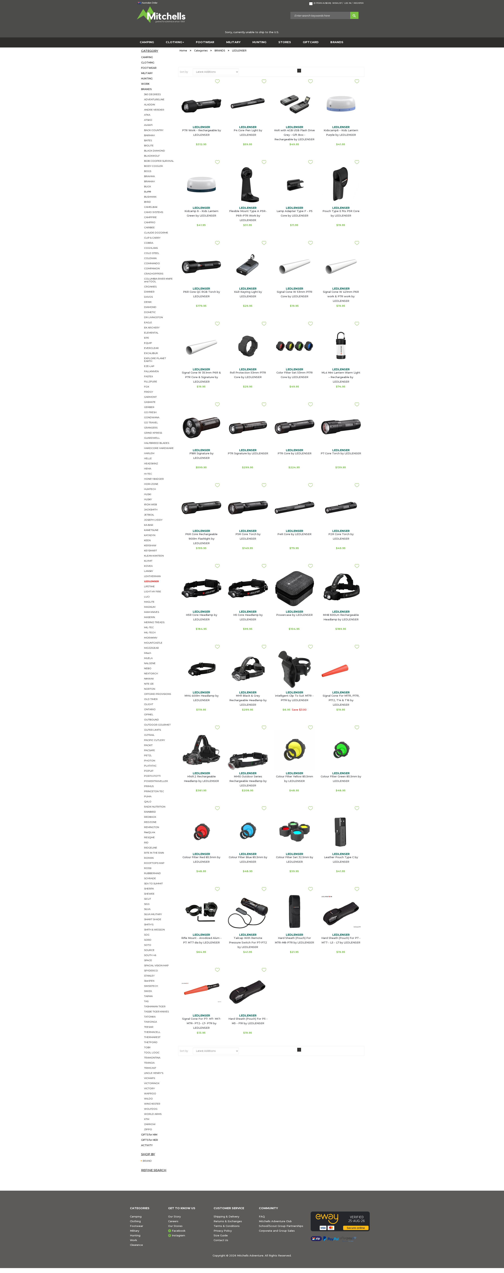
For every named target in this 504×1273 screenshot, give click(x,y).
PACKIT (148, 745)
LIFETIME (149, 586)
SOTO (147, 945)
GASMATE (150, 402)
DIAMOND (150, 307)
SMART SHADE (152, 919)
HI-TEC (148, 473)
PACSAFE (149, 750)
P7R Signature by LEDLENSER (248, 453)
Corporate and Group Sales (277, 1230)
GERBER (149, 407)
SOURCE (149, 950)
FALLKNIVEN (151, 371)
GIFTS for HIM (149, 1134)
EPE (146, 337)
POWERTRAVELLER (156, 781)
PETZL (148, 755)
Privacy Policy (223, 1230)
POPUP (148, 770)
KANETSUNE (151, 530)
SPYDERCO (151, 970)
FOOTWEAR (205, 42)
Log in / (348, 3)
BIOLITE (149, 145)
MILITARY (233, 42)
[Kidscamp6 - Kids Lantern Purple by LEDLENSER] (341, 104)
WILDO (148, 1098)
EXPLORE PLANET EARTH (155, 359)
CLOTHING (174, 42)
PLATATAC (150, 765)
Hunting (135, 1235)
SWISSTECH (151, 986)
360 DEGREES (152, 94)
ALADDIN (149, 104)
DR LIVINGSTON (153, 317)
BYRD (147, 202)
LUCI (147, 596)
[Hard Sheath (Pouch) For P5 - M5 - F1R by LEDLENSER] (248, 992)
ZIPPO (148, 1129)
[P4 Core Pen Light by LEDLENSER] (248, 104)
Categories (201, 50)
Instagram (178, 1235)
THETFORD (151, 1042)
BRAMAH (149, 181)
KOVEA (148, 566)
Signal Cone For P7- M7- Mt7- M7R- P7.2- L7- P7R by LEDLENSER (201, 1023)
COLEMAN (150, 258)
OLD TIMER (151, 699)
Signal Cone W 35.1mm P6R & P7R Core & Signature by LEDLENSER (201, 377)
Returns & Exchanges (228, 1221)
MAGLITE (149, 601)
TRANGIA (149, 1062)
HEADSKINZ (151, 463)
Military (134, 1230)
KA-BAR (148, 525)
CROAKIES (150, 286)
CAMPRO (149, 222)
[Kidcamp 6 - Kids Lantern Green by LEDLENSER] (201, 184)
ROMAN (149, 858)
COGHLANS (151, 248)
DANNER (149, 291)
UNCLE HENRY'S (153, 1073)
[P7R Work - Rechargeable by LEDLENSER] (201, 104)
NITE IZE (149, 683)
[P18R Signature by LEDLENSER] (201, 427)
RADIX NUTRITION (154, 806)
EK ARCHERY (151, 327)
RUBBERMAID (152, 873)
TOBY (147, 1047)
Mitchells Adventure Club (275, 1221)
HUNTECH (150, 489)
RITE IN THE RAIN (154, 852)
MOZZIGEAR (151, 648)
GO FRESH (150, 412)
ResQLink (149, 832)
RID (146, 842)
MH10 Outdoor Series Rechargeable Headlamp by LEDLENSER (248, 781)
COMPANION (152, 268)
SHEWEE (149, 893)
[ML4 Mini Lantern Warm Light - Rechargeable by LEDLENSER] (341, 346)
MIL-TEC (149, 627)
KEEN (147, 540)
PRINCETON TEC (154, 791)
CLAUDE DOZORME (156, 232)
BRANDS (336, 42)
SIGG (147, 904)
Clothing (135, 1221)
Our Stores (175, 1225)
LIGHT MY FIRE (152, 591)
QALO (147, 801)
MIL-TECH (150, 632)
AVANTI (148, 125)
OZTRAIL (149, 735)
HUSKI (147, 494)
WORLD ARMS (152, 1114)
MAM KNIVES (151, 612)
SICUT (147, 899)
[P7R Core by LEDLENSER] (294, 427)
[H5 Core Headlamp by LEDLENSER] (248, 588)
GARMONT (150, 397)
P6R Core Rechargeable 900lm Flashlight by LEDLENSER (201, 538)
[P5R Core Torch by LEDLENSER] (248, 507)
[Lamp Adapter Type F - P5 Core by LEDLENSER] (294, 184)
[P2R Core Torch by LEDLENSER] (341, 507)
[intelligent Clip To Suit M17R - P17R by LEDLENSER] (294, 669)
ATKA (147, 114)
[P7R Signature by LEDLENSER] (248, 427)
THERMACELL (152, 1032)
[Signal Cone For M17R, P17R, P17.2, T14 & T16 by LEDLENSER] (341, 669)
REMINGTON (151, 827)
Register (359, 3)
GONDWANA (151, 417)
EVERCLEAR (151, 348)
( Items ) (322, 3)
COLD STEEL (151, 253)
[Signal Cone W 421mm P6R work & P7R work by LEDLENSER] (341, 265)
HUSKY (148, 499)
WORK (145, 83)
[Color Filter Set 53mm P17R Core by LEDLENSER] (294, 346)
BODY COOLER (153, 166)
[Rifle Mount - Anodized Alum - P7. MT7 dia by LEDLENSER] (201, 911)
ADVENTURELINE (154, 99)
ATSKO (148, 120)
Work (133, 1240)
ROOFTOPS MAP (154, 863)
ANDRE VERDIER (154, 109)
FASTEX (148, 376)
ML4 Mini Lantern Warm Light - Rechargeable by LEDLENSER (340, 377)
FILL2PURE (150, 381)
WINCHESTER (152, 1103)
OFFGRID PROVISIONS (157, 694)
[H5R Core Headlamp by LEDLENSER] (201, 588)
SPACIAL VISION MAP (156, 965)
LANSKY (148, 571)
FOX (146, 386)
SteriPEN (149, 980)
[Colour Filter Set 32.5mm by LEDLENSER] (294, 830)
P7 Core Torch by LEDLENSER (341, 453)
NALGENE (150, 663)
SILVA (147, 909)
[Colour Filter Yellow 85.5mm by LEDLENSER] (294, 750)
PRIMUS (149, 786)
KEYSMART (150, 550)
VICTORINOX (151, 1083)
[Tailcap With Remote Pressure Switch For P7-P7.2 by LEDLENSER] (248, 914)
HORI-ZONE (151, 484)
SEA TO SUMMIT (153, 883)
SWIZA (148, 991)
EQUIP (148, 343)
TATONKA (150, 1016)
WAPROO (150, 1093)
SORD (147, 939)
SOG (146, 934)
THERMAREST (152, 1037)
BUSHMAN (150, 196)
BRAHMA (149, 176)
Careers (173, 1221)
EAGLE (148, 322)
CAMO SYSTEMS (153, 212)
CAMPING (147, 42)
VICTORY (149, 1088)
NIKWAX (149, 678)
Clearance (136, 1244)
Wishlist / (337, 3)
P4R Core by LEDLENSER (294, 534)
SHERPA (149, 888)
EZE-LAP (149, 366)
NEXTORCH (151, 673)
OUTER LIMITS (152, 729)
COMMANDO (152, 263)
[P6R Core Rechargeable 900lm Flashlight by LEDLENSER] (201, 507)
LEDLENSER (151, 581)
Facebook (178, 1230)
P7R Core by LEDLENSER (294, 453)
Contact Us (221, 1240)
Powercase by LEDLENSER (294, 614)
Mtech (147, 653)
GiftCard (311, 42)
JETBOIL (149, 514)
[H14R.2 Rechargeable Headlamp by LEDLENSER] (201, 750)
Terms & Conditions (227, 1225)
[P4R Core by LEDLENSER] (294, 507)
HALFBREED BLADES (156, 443)
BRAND (147, 1160)
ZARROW (150, 1124)
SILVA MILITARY (153, 914)
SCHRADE (150, 878)
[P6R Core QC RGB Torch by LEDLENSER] (201, 265)
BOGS (147, 171)
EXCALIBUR (151, 353)
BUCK (147, 186)
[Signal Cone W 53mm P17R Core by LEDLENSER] (294, 265)
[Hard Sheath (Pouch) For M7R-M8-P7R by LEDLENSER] (294, 911)
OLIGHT (148, 704)
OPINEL (148, 714)
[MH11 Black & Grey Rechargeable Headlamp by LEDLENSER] (248, 669)
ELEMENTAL (151, 332)
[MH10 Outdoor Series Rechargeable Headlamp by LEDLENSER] (248, 761)
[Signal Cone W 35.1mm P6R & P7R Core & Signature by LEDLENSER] (201, 346)
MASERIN (149, 617)
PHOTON (149, 760)
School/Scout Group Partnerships (281, 1225)
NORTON (149, 689)
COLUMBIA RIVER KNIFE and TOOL (158, 280)
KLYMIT (148, 560)
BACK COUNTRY (153, 130)
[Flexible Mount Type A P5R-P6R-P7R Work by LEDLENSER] (248, 184)
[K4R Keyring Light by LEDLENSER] (248, 265)
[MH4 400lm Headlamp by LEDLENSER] (201, 669)
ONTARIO (150, 709)
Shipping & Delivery (226, 1216)
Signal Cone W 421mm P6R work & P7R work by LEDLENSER (341, 296)
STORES (284, 42)
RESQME (149, 837)
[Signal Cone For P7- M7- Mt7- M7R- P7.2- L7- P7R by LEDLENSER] (201, 992)
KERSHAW (150, 545)
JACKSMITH (151, 509)
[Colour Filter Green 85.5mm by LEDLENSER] (341, 750)
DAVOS (148, 296)
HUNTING (259, 42)
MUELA (148, 658)
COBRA (148, 243)
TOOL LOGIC (151, 1052)
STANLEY (149, 975)
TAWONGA (150, 1021)
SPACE (148, 960)
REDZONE (150, 822)
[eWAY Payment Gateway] (342, 1221)
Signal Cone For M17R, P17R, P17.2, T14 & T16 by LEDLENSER (341, 700)
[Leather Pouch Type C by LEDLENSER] (341, 830)
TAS (146, 1001)
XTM (146, 1119)
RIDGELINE (150, 847)
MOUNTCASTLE (153, 642)
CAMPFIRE (150, 217)
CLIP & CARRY (152, 237)
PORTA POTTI (152, 776)
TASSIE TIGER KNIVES (156, 1011)
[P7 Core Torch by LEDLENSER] (341, 427)
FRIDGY (148, 391)
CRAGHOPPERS (153, 273)
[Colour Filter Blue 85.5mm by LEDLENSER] (248, 830)
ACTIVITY (147, 1145)
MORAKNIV (150, 637)
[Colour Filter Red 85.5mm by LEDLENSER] (201, 830)
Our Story (174, 1216)
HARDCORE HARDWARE (159, 448)
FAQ (262, 1216)
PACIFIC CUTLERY (154, 740)
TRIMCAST (150, 1068)
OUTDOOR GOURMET (157, 724)
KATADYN (149, 535)
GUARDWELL (152, 438)
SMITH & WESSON (154, 929)
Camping (136, 1216)
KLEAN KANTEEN (154, 555)
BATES (148, 140)
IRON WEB (150, 504)
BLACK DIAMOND (154, 150)
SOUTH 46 (150, 955)
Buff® (147, 191)
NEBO (147, 668)
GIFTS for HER (149, 1139)
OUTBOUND (151, 719)
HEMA (147, 468)
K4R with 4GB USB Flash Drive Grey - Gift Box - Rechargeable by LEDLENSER (294, 135)
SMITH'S (148, 924)
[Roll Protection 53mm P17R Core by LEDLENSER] (248, 346)
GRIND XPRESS (153, 432)
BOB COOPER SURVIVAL (159, 161)
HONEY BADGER (154, 479)
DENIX (148, 302)
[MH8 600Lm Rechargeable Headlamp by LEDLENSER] (341, 588)
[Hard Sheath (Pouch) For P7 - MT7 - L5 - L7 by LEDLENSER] (341, 911)
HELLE (148, 458)
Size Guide (221, 1235)
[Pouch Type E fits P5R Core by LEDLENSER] (341, 184)
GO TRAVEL (151, 422)
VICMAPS (149, 1078)
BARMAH (149, 135)
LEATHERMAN (152, 576)
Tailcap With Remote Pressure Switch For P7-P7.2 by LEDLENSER (248, 942)
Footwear (136, 1225)
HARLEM (149, 453)
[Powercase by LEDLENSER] (294, 588)
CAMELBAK (151, 207)
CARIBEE (149, 227)
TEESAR (148, 1027)
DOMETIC (150, 312)
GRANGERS (151, 427)
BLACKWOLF (152, 155)
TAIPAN (148, 996)
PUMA (147, 796)
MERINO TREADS (154, 622)
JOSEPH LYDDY (153, 519)
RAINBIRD (150, 811)
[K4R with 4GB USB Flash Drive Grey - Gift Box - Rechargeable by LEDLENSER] (294, 104)
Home (183, 50)
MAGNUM (149, 607)
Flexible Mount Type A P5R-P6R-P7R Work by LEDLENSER (248, 215)
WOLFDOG (151, 1109)
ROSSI (147, 868)
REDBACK (150, 817)
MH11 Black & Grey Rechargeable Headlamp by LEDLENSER (248, 700)
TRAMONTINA (152, 1057)
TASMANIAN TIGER (155, 1006)
